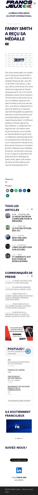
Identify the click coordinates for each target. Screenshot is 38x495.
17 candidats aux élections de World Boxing (21, 259)
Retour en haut (27, 489)
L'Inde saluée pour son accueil (22, 248)
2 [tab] (17, 438)
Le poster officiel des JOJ (22, 229)
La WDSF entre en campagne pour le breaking (22, 218)
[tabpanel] (19, 426)
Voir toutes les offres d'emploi (19, 401)
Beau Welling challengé (19, 239)
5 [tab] (22, 438)
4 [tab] (20, 438)
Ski (7, 44)
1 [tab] (15, 438)
